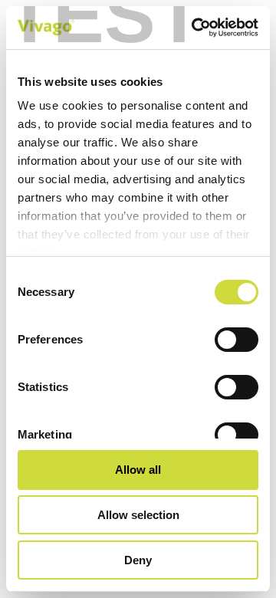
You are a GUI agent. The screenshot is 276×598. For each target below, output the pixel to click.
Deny (138, 560)
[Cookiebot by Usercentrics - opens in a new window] (194, 28)
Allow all (138, 469)
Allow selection (138, 514)
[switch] (236, 339)
